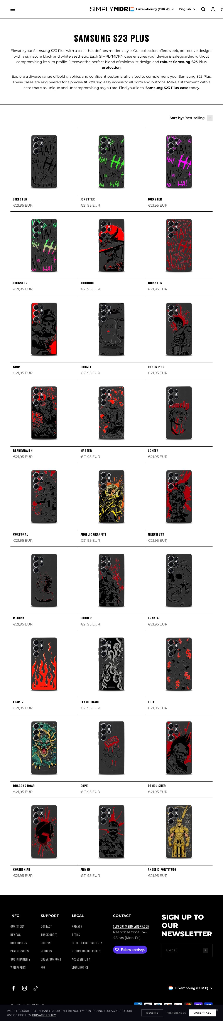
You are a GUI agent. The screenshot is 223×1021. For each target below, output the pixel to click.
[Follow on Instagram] (24, 988)
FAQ (43, 967)
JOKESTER (20, 199)
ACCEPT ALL (202, 1012)
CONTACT (46, 926)
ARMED (85, 869)
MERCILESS (156, 534)
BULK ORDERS (18, 943)
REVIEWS (15, 935)
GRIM (16, 367)
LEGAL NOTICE (80, 967)
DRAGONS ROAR (24, 785)
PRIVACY (77, 926)
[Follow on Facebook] (13, 988)
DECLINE (152, 1012)
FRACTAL (154, 618)
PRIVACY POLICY (44, 1015)
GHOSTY (86, 367)
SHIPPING (46, 943)
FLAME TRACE (90, 702)
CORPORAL (20, 534)
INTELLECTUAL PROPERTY (87, 943)
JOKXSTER (155, 199)
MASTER (86, 450)
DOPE (84, 785)
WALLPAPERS (18, 967)
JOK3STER (88, 199)
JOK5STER (155, 283)
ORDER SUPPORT (51, 959)
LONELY (153, 450)
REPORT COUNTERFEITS (86, 951)
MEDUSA (18, 618)
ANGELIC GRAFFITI (93, 534)
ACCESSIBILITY (81, 959)
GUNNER (86, 618)
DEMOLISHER (157, 785)
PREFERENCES (176, 1012)
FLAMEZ (18, 702)
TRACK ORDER (49, 935)
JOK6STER (20, 283)
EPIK (151, 702)
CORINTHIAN (21, 869)
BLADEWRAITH (22, 450)
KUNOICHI (87, 283)
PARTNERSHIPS (19, 951)
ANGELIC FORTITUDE (162, 869)
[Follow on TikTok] (36, 988)
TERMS (76, 935)
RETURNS (46, 951)
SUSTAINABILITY (20, 959)
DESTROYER (156, 367)
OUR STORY (17, 926)
